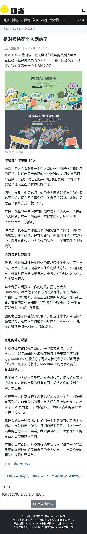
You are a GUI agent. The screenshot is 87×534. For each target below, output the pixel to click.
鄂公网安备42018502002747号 (57, 520)
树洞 (15, 20)
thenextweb (22, 463)
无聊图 (25, 20)
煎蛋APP (61, 516)
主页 (6, 29)
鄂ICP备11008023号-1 (25, 520)
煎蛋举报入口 (21, 527)
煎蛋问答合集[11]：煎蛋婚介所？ (27, 476)
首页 (6, 20)
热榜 (44, 20)
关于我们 (26, 516)
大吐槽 (54, 20)
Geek (16, 29)
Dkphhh (10, 48)
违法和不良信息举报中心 (43, 527)
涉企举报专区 (66, 527)
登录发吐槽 (45, 504)
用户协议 (38, 516)
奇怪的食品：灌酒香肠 (66, 476)
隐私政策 (49, 516)
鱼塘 (35, 20)
